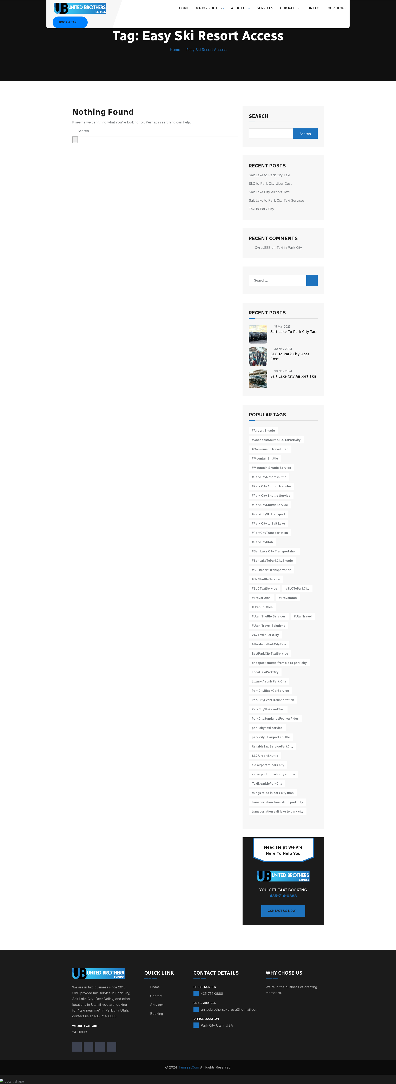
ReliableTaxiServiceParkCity (272, 746)
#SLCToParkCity (297, 588)
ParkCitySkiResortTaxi (268, 709)
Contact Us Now (282, 910)
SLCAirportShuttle (265, 755)
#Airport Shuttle (263, 430)
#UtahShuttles (262, 607)
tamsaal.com (188, 1067)
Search (258, 116)
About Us (239, 8)
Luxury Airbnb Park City (269, 681)
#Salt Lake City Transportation (274, 551)
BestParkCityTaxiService (270, 653)
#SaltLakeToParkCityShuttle (272, 560)
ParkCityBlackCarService (270, 690)
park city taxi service (267, 728)
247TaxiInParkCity (265, 635)
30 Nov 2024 (283, 349)
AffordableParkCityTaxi (269, 644)
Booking (156, 1014)
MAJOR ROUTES (209, 8)
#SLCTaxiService (264, 588)
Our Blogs (337, 8)
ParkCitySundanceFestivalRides (275, 718)
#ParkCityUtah (262, 542)
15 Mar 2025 (282, 326)
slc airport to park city (268, 765)
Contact (313, 8)
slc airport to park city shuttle (273, 774)
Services (265, 8)
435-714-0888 (283, 896)
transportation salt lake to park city (277, 811)
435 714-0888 (212, 994)
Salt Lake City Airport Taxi (269, 192)
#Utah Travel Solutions (268, 625)
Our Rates (289, 8)
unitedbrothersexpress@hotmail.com (229, 1009)
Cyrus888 (262, 247)
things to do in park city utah (273, 793)
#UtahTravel (303, 616)
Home (184, 8)
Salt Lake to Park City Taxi (269, 175)
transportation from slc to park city (277, 802)
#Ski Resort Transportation (271, 570)
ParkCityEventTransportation (273, 700)
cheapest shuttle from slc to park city (279, 663)
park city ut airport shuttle (271, 737)
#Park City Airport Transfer (271, 486)
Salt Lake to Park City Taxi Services (276, 200)
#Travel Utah (261, 597)
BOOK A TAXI (68, 22)
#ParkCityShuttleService (270, 505)
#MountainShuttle (265, 458)
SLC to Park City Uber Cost (270, 183)
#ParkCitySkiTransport (268, 514)
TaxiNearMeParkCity (267, 783)
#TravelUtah (288, 597)
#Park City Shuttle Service (271, 495)
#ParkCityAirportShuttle (269, 477)
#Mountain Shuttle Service (271, 467)
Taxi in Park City (261, 209)
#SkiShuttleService (266, 579)
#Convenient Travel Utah (270, 449)
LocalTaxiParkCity (265, 672)
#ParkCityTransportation (270, 532)
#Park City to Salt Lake (268, 523)
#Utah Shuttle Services (269, 616)
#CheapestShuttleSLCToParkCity (276, 440)
